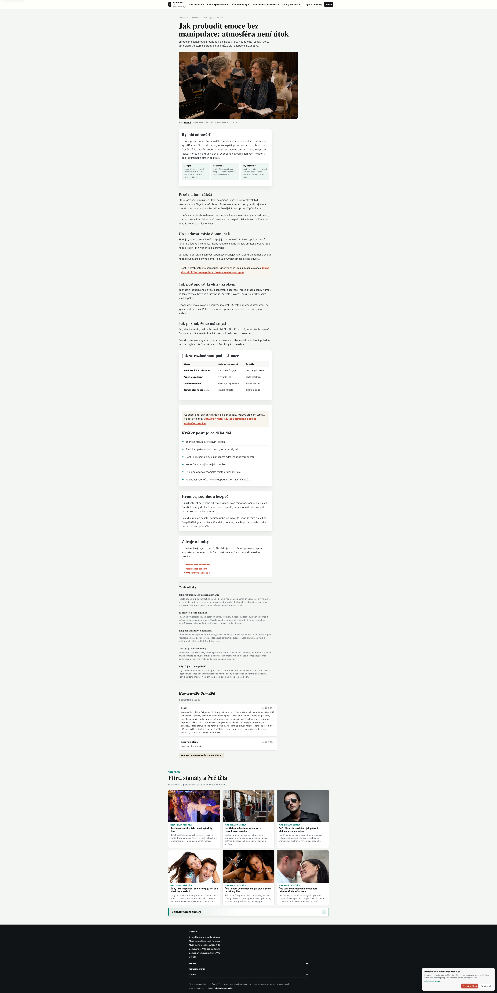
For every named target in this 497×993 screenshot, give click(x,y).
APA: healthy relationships (197, 573)
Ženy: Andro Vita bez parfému (204, 949)
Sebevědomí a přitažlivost (265, 4)
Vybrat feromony (314, 4)
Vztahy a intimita (290, 4)
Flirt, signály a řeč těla (213, 17)
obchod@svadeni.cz (224, 988)
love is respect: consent (195, 569)
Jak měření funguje (432, 981)
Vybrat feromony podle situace (204, 937)
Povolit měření (470, 986)
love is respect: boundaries (197, 564)
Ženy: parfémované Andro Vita (204, 953)
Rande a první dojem (216, 4)
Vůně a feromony (239, 4)
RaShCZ (187, 122)
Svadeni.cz (183, 17)
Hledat (329, 4)
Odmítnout (486, 986)
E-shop (192, 956)
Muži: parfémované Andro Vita (204, 945)
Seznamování (195, 4)
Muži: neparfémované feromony (205, 941)
